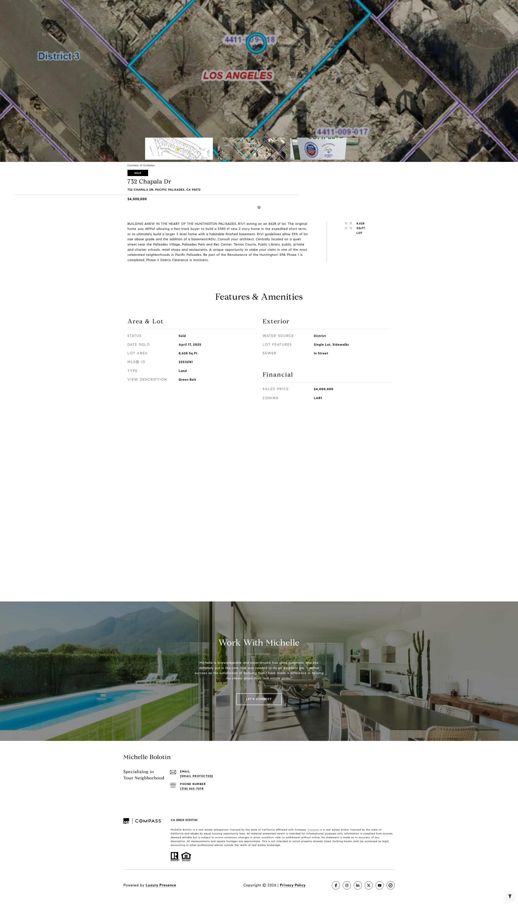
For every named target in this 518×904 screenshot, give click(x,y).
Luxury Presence (161, 885)
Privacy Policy (293, 885)
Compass (313, 829)
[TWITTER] (369, 885)
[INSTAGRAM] (347, 885)
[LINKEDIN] (358, 885)
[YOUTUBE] (380, 885)
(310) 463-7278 (192, 788)
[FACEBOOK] (336, 885)
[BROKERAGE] (390, 885)
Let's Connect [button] (259, 699)
